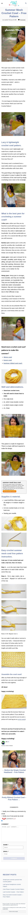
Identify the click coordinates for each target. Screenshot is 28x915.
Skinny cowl (8, 357)
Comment (5, 824)
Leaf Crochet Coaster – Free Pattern (13, 892)
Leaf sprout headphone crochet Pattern (12, 885)
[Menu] (2, 3)
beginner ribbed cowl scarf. (13, 363)
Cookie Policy (5, 908)
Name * (5, 844)
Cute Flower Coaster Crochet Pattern (13, 889)
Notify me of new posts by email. (13, 816)
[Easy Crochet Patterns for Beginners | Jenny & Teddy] (14, 3)
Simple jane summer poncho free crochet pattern (12, 880)
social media (21, 719)
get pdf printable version (9, 491)
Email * (6, 851)
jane (8, 741)
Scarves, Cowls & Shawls (7, 745)
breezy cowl (8, 360)
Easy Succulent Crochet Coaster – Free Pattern (13, 896)
